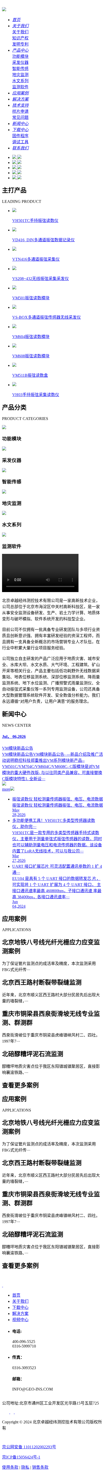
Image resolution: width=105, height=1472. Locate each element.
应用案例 (20, 93)
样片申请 (20, 111)
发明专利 (20, 44)
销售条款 (40, 1467)
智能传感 (20, 68)
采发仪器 (20, 62)
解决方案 (20, 99)
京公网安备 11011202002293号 (29, 1447)
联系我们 (20, 148)
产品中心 (20, 50)
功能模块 (20, 56)
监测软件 (20, 87)
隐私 (25, 1467)
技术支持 (20, 105)
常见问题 (20, 117)
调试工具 (20, 142)
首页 (16, 20)
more (6, 789)
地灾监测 (20, 75)
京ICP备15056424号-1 (21, 1457)
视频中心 (20, 1319)
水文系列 (20, 81)
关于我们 (20, 26)
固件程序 (20, 136)
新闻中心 (20, 123)
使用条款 (10, 1467)
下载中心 (20, 130)
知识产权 (20, 38)
